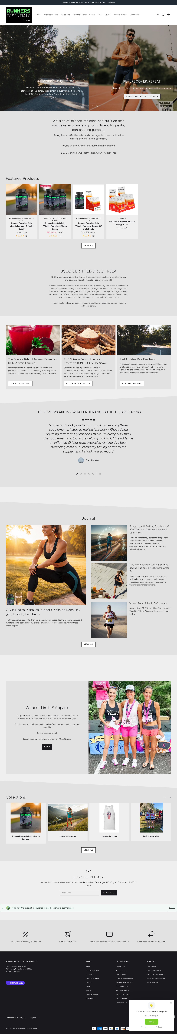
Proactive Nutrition (67, 836)
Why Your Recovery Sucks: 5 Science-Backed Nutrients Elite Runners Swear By (149, 568)
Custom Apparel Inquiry (155, 974)
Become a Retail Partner (156, 978)
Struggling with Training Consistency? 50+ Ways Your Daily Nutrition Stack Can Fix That (149, 529)
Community (134, 15)
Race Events (151, 966)
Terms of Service (122, 990)
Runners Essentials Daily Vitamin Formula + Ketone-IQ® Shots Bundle (88, 226)
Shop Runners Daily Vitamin (64, 96)
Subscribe (109, 893)
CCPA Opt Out (121, 998)
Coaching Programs (154, 970)
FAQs (100, 15)
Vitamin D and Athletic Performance (148, 603)
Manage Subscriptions (124, 978)
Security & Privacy (123, 994)
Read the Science (80, 15)
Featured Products (22, 178)
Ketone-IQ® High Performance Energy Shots (122, 223)
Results (92, 15)
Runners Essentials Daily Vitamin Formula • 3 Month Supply (55, 226)
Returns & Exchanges (124, 982)
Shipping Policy (122, 986)
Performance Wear (151, 836)
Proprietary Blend (51, 15)
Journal (108, 15)
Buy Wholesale (152, 982)
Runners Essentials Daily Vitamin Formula (26, 837)
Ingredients (65, 15)
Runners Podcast (120, 15)
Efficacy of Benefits (78, 383)
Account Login (121, 970)
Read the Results (132, 383)
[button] (163, 14)
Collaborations (121, 1002)
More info (172, 908)
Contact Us (120, 966)
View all (88, 246)
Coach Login (121, 974)
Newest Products (109, 836)
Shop (39, 15)
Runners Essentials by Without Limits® (24, 1029)
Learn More (143, 96)
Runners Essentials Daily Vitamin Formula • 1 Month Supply (21, 226)
